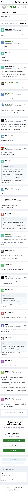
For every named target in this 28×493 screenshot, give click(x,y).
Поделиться (14, 459)
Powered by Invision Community (14, 490)
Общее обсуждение (15, 17)
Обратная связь (17, 487)
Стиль (8, 487)
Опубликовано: (13, 30)
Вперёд (22, 23)
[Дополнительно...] (25, 30)
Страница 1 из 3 (14, 23)
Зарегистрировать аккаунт (14, 440)
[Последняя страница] (26, 23)
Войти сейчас (14, 450)
